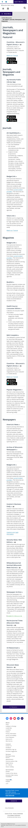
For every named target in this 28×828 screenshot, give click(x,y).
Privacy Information (11, 733)
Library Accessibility (11, 735)
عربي (7, 783)
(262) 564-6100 (9, 795)
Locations (8, 730)
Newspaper (14, 592)
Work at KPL (9, 739)
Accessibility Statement (14, 815)
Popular (14, 390)
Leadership (9, 728)
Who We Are (9, 741)
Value (10, 216)
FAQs (7, 724)
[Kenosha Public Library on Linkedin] (18, 718)
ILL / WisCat (9, 765)
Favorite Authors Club (11, 761)
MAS (12, 335)
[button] (2, 1)
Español (8, 781)
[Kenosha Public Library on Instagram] (11, 718)
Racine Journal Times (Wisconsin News (15, 623)
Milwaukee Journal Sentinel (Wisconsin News (14, 565)
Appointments (9, 759)
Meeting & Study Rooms (10, 756)
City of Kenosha (9, 808)
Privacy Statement (18, 813)
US (13, 648)
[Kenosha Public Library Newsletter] (22, 718)
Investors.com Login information (12, 533)
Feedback (8, 747)
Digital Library (9, 763)
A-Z (13, 707)
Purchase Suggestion (11, 751)
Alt (13, 133)
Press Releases (10, 737)
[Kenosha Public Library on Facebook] (7, 718)
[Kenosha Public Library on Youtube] (14, 718)
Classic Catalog (10, 766)
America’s (12, 424)
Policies (8, 731)
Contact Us (9, 745)
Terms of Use (8, 813)
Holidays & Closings (11, 726)
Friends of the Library (11, 773)
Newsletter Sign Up (11, 749)
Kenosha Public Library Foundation (12, 775)
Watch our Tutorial (12, 55)
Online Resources (7, 18)
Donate (8, 771)
